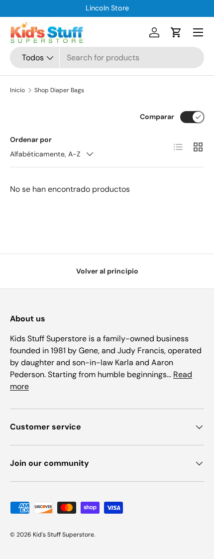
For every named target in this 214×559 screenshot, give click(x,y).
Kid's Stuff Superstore (63, 535)
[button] (176, 32)
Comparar (157, 116)
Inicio (17, 90)
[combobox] (107, 57)
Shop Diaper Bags (59, 90)
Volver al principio (107, 271)
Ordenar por (31, 139)
